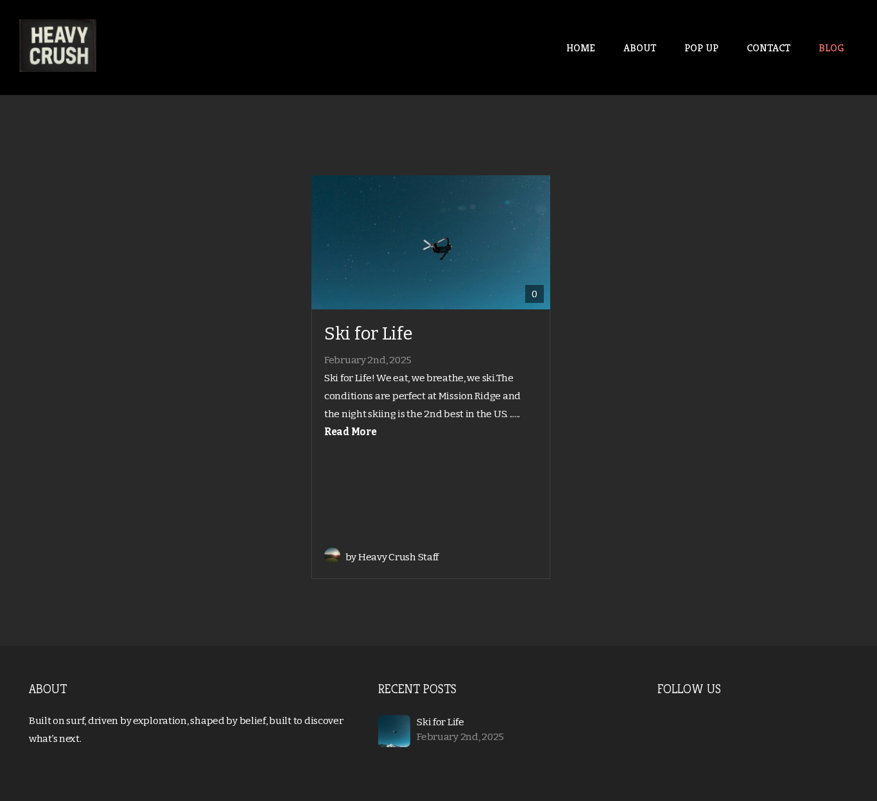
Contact (768, 48)
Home (580, 48)
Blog (831, 48)
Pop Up (701, 48)
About (639, 48)
